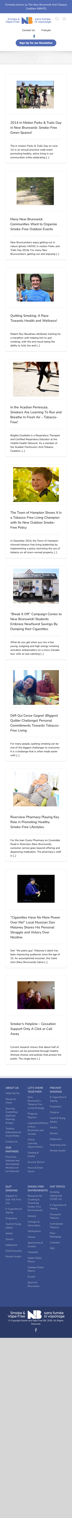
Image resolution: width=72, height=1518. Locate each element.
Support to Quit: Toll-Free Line (13, 1199)
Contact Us (28, 30)
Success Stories (36, 1162)
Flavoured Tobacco (55, 1216)
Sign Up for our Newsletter (36, 43)
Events (31, 1276)
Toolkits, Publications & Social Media (13, 1132)
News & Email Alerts (35, 1169)
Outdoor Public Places (36, 1269)
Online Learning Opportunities (35, 1143)
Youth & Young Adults (57, 1119)
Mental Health (57, 1150)
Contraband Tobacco (56, 1225)
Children (54, 1112)
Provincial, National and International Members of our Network (12, 1164)
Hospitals (33, 1252)
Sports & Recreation (33, 1284)
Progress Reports (32, 1115)
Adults (53, 1127)
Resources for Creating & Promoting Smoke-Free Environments (35, 1203)
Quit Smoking (12, 1188)
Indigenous (55, 1139)
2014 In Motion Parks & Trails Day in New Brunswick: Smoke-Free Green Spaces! (35, 127)
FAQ (52, 1248)
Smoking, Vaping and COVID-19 (56, 1195)
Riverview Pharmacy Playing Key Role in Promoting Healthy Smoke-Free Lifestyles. (34, 822)
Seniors (54, 1133)
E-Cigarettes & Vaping (58, 1099)
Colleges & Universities (34, 1223)
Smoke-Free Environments (36, 1188)
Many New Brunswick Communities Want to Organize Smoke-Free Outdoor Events (33, 224)
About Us (12, 1088)
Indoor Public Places (35, 1259)
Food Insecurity (58, 1145)
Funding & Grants (33, 1154)
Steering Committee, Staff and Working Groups (12, 1116)
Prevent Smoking (56, 1090)
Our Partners (12, 1149)
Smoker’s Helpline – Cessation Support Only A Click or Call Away (33, 1029)
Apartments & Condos (35, 1244)
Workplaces (34, 1231)
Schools (32, 1216)
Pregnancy (55, 1106)
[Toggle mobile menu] (64, 19)
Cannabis (55, 1242)
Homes (31, 1237)
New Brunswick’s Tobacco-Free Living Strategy (36, 1103)
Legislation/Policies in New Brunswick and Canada (36, 1128)
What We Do (13, 1093)
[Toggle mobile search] (57, 19)
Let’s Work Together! (35, 1090)
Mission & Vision (11, 1101)
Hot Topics (57, 1186)
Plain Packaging (55, 1235)
